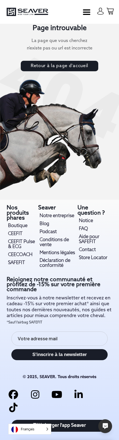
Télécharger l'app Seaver (59, 425)
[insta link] (35, 394)
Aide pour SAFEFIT (89, 239)
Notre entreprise (57, 216)
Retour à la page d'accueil (59, 65)
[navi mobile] (86, 12)
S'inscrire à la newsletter (59, 354)
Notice (86, 220)
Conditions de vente (54, 242)
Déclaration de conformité (55, 263)
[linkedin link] (78, 394)
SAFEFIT (16, 262)
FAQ (83, 228)
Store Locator (93, 257)
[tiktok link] (13, 407)
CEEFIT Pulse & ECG (21, 244)
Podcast (48, 232)
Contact (87, 249)
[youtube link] (57, 394)
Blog (44, 224)
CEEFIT (15, 233)
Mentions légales (57, 253)
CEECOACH (20, 254)
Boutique (17, 225)
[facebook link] (13, 394)
